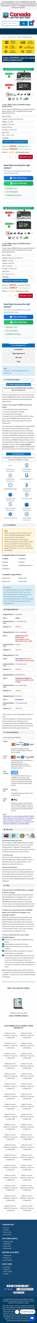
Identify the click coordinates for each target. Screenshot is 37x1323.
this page (22, 931)
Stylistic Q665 (22, 581)
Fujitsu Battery (11, 37)
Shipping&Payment (18, 353)
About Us (6, 1227)
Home (4, 37)
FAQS (18, 361)
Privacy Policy (7, 1234)
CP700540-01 (6, 569)
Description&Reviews (18, 345)
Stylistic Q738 (22, 578)
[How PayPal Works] (16, 1289)
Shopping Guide (8, 1241)
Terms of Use (7, 1232)
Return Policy (7, 1246)
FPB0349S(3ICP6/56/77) (25, 565)
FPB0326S (5, 565)
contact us (20, 548)
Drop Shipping (7, 1260)
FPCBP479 (21, 562)
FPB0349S (5, 562)
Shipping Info (7, 1255)
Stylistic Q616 (6, 578)
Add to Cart (27, 157)
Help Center (6, 1267)
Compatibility (18, 349)
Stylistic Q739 (6, 581)
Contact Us (6, 1269)
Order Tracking (7, 1271)
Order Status (7, 1244)
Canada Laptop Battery (20, 1299)
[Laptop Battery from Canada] (16, 18)
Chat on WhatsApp (20, 183)
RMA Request (7, 1248)
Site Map (6, 1274)
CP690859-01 (22, 558)
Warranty (18, 357)
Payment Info (7, 1257)
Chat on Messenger (20, 178)
